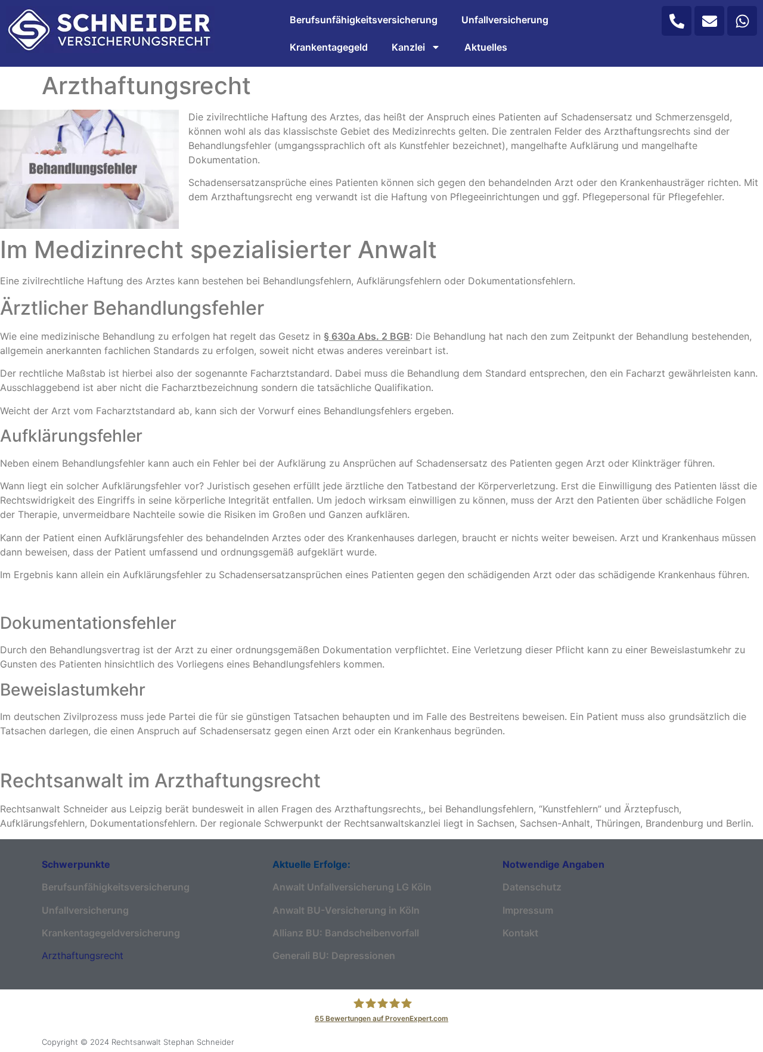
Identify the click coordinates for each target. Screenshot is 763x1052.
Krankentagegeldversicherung (111, 933)
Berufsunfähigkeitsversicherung (364, 20)
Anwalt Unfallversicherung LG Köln (352, 887)
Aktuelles (485, 47)
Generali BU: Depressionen (333, 955)
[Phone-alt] (676, 21)
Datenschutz (532, 887)
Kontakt (520, 933)
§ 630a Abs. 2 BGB (367, 336)
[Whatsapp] (742, 21)
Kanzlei (408, 47)
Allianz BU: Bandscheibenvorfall (345, 933)
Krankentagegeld (329, 47)
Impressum (528, 910)
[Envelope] (709, 21)
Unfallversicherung (504, 20)
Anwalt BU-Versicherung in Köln (346, 910)
